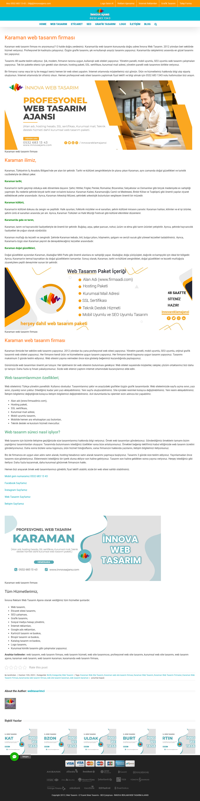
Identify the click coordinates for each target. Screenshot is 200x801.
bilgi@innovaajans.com (39, 3)
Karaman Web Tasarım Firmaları (168, 675)
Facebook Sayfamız (16, 483)
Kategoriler (56, 675)
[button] (156, 24)
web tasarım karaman (79, 678)
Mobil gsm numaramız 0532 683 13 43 (26, 476)
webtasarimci (36, 691)
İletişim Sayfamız (14, 503)
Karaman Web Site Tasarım (91, 675)
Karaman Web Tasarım (143, 675)
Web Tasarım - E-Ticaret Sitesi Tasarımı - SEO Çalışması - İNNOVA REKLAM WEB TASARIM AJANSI (107, 795)
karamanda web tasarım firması (32, 678)
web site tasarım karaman (58, 678)
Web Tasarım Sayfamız (17, 496)
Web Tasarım (67, 675)
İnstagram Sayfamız (16, 490)
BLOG (49, 675)
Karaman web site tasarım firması (118, 675)
